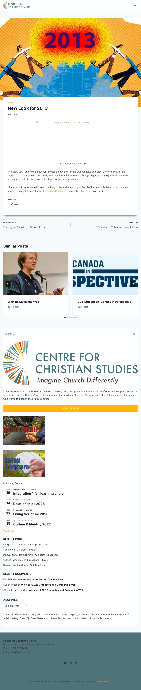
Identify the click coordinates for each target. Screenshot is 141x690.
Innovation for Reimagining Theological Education (30, 555)
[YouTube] (76, 662)
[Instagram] (70, 662)
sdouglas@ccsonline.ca (58, 191)
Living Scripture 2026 (30, 514)
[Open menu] (135, 5)
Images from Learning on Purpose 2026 (25, 544)
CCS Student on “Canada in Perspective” (105, 301)
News (10, 103)
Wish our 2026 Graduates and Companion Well (48, 584)
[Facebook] (65, 662)
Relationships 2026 (29, 504)
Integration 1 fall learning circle (38, 493)
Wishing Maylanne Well (23, 301)
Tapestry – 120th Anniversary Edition (117, 225)
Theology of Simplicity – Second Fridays (25, 225)
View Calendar (9, 531)
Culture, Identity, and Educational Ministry (26, 560)
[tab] (65, 317)
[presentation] (35, 273)
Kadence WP (104, 681)
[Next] (133, 284)
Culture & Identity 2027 (32, 524)
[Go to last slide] (8, 284)
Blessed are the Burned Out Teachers (24, 565)
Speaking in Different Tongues (20, 549)
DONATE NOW (70, 408)
